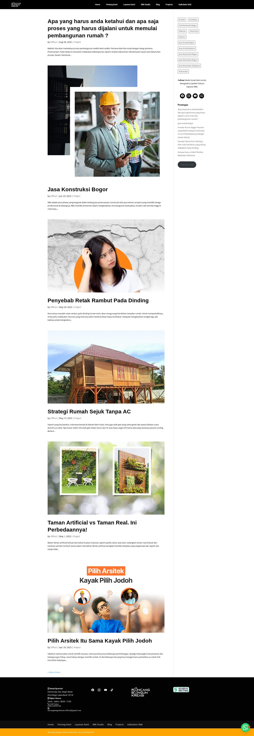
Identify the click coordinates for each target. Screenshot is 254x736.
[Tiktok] (112, 690)
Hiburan (182, 31)
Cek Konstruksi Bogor (188, 25)
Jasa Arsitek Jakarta (187, 48)
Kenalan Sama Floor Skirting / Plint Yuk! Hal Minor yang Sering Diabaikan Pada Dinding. (191, 144)
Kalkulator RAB (185, 4)
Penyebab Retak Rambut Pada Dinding (98, 300)
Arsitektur (193, 19)
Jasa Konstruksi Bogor (78, 189)
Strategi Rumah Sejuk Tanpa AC (89, 411)
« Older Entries (54, 672)
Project (77, 42)
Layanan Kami (129, 4)
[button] (245, 727)
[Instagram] (189, 96)
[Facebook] (182, 96)
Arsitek (182, 19)
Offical (54, 42)
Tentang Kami (111, 4)
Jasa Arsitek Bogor (186, 42)
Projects (169, 4)
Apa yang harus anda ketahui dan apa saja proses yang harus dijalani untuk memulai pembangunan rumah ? (103, 28)
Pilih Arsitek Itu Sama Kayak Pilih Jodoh (100, 641)
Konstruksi (183, 71)
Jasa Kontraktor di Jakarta (189, 65)
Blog (158, 4)
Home (97, 4)
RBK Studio (145, 4)
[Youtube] (195, 96)
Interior (182, 37)
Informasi (194, 31)
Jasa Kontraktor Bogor (188, 60)
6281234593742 (54, 706)
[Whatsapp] (201, 96)
